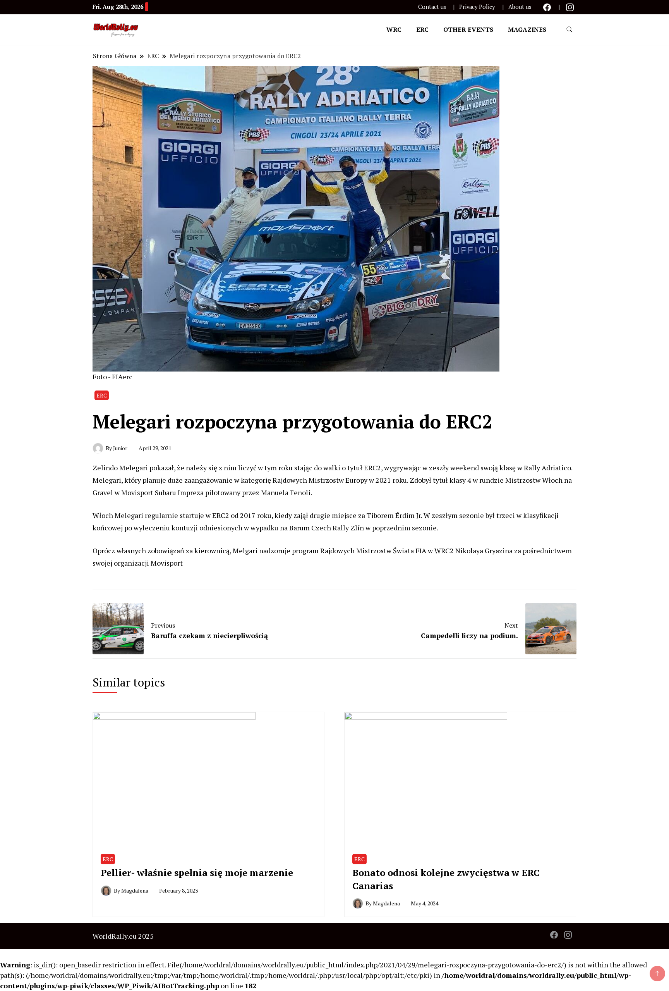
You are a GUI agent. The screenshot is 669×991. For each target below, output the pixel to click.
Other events (468, 29)
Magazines (527, 29)
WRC (393, 29)
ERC (422, 29)
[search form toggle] (569, 29)
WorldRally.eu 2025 (123, 936)
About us (519, 6)
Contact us (432, 6)
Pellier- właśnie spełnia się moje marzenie (197, 872)
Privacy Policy (477, 6)
